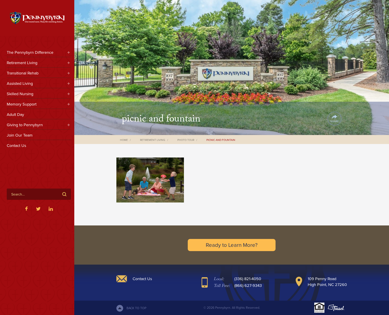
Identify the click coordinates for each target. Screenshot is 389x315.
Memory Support (21, 104)
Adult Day (15, 114)
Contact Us (16, 145)
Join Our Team (20, 135)
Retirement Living (22, 63)
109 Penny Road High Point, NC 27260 (327, 282)
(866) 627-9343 (248, 285)
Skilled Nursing (20, 94)
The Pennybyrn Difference (30, 52)
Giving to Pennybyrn (25, 125)
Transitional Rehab (22, 73)
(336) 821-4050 (247, 279)
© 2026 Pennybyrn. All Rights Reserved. (232, 307)
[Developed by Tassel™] (336, 307)
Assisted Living (20, 83)
